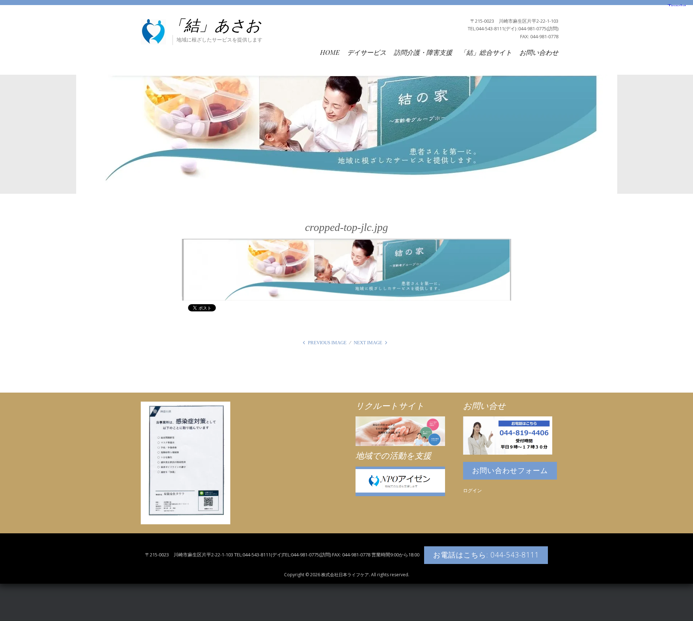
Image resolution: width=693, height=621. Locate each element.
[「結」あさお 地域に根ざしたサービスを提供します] (153, 30)
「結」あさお (215, 25)
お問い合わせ (538, 52)
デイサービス (366, 52)
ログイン (472, 490)
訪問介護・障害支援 (423, 52)
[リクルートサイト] (400, 431)
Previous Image (327, 342)
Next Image (368, 342)
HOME (330, 52)
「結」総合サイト (486, 52)
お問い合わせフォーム (510, 470)
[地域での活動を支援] (400, 481)
